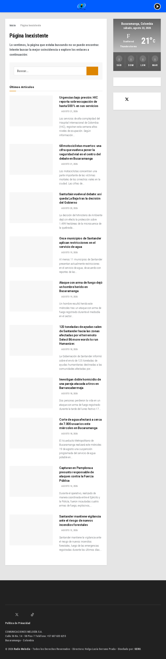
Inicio (13, 25)
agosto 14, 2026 (69, 486)
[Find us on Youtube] (27, 615)
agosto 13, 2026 (69, 530)
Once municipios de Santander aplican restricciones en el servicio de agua (80, 243)
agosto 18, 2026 (69, 349)
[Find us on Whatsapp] (6, 615)
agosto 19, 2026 (69, 252)
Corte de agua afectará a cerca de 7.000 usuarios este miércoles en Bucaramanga (80, 424)
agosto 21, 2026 (69, 111)
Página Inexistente (30, 25)
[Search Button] (92, 71)
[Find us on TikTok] (32, 614)
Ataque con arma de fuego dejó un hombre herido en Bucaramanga (80, 287)
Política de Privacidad (17, 623)
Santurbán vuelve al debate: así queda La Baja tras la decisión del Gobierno (80, 198)
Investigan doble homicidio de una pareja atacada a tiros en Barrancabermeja (80, 384)
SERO (137, 649)
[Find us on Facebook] (119, 99)
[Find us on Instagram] (22, 615)
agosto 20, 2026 (69, 208)
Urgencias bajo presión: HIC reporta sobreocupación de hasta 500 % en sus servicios (78, 102)
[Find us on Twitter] (127, 99)
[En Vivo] (157, 6)
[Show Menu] (7, 6)
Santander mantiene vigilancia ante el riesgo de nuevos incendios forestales (80, 521)
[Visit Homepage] (81, 6)
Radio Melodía (22, 649)
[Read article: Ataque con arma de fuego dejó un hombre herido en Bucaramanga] (31, 296)
